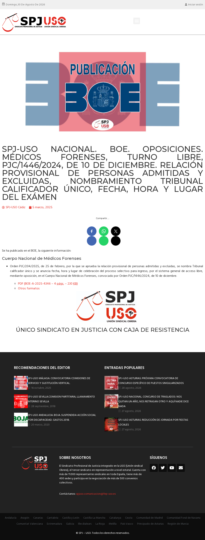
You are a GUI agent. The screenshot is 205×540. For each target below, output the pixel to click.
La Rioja (100, 524)
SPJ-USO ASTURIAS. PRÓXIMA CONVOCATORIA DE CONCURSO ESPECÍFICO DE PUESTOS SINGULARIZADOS (151, 381)
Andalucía (10, 518)
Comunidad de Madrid (149, 518)
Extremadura (54, 524)
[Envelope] (181, 468)
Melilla (113, 524)
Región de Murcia (178, 524)
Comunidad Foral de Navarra (183, 518)
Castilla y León (70, 518)
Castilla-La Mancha (94, 518)
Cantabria (52, 518)
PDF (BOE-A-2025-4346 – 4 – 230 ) (48, 283)
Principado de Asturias (150, 524)
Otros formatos (29, 288)
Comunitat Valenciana (29, 524)
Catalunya (115, 518)
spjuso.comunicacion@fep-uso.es (95, 494)
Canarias (38, 518)
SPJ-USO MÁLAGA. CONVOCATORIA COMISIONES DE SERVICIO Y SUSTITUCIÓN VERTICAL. (59, 381)
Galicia (70, 524)
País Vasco (127, 524)
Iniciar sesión (195, 4)
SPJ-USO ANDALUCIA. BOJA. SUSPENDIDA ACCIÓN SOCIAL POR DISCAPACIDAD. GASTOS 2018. (62, 417)
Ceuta (128, 518)
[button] (136, 21)
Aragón (24, 518)
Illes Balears (84, 524)
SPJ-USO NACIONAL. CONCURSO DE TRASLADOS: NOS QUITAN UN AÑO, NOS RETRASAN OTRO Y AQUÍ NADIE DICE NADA (153, 402)
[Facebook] (154, 468)
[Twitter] (163, 468)
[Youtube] (172, 468)
